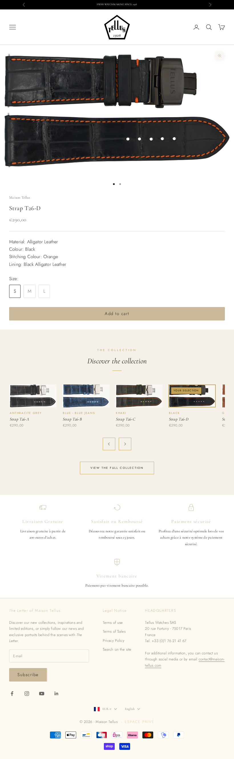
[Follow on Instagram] (27, 693)
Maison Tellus (19, 197)
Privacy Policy (113, 640)
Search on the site (117, 649)
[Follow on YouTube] (42, 693)
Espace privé (139, 721)
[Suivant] (125, 444)
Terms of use (113, 622)
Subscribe (28, 675)
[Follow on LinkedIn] (56, 693)
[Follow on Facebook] (12, 693)
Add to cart (117, 313)
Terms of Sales (114, 631)
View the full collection (117, 468)
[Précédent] (109, 444)
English (130, 709)
